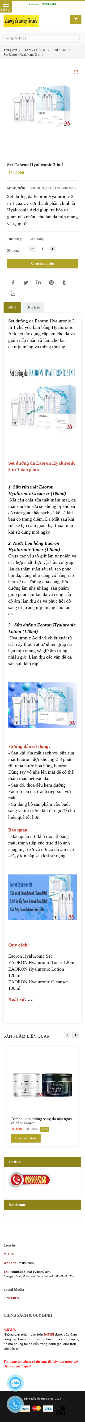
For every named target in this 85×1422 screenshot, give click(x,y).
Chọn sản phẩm (42, 263)
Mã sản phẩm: (17, 188)
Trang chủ (12, 50)
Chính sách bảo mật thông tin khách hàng (34, 1325)
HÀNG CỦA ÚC (36, 50)
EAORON (61, 50)
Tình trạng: (15, 239)
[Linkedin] (38, 282)
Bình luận (33, 307)
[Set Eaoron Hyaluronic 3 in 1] (13, 282)
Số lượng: (14, 250)
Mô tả (12, 307)
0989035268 (49, 4)
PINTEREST (12, 1298)
